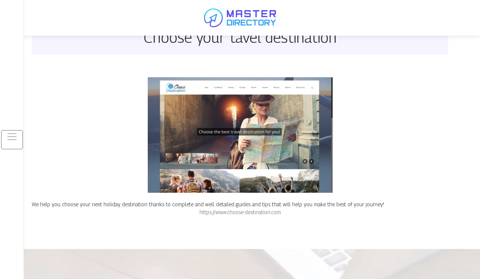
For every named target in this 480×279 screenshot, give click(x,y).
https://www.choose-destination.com (240, 212)
